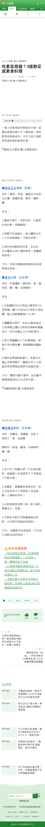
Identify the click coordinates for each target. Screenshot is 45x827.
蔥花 (7, 277)
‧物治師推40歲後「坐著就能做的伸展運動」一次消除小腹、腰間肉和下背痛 (21, 557)
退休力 (17, 817)
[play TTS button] (13, 121)
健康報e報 (24, 801)
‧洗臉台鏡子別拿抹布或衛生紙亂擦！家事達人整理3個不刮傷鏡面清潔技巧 (22, 583)
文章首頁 (26, 817)
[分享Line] (16, 14)
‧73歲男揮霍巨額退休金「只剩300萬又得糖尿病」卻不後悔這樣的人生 (22, 570)
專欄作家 (35, 817)
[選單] (41, 3)
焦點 (4, 8)
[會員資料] (37, 3)
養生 (12, 8)
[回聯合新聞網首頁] (3, 3)
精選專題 (33, 812)
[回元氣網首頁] (9, 3)
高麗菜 (9, 428)
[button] (41, 8)
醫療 (32, 8)
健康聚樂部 (23, 812)
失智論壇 (22, 8)
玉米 (13, 188)
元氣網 (9, 61)
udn (3, 61)
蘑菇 (7, 188)
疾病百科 (9, 817)
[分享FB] (5, 14)
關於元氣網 (12, 812)
